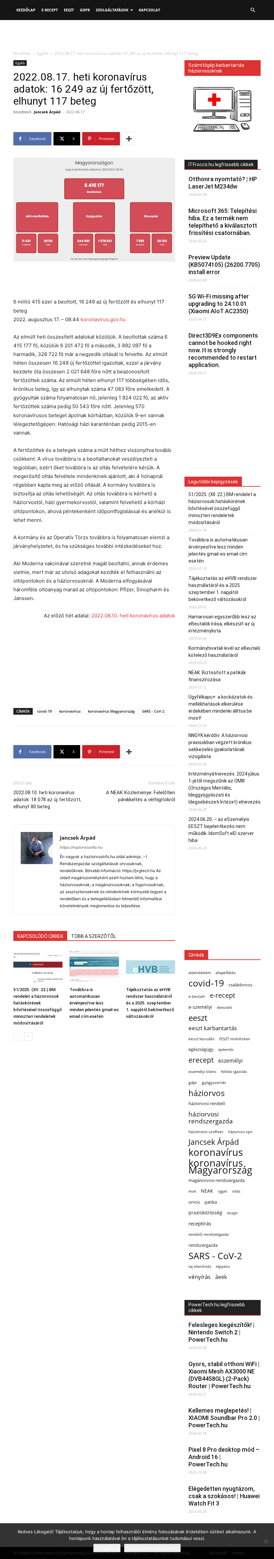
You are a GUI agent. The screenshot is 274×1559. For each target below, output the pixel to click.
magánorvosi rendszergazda (216, 1180)
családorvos (240, 985)
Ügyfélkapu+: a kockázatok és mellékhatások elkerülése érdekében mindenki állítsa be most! (220, 707)
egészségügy (201, 1049)
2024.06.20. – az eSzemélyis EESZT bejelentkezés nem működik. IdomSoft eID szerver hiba (221, 830)
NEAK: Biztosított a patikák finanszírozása (217, 676)
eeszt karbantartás (212, 1028)
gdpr (192, 1082)
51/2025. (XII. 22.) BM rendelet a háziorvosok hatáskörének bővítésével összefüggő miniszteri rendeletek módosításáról (222, 508)
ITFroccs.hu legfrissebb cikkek (221, 164)
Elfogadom (107, 1548)
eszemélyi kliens (202, 1071)
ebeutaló (224, 1007)
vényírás (199, 1276)
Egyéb (42, 53)
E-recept (49, 9)
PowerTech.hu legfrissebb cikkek (216, 1307)
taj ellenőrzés (199, 1266)
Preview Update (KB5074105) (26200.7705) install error (224, 264)
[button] (253, 10)
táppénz (223, 1266)
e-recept (222, 995)
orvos (194, 1202)
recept (232, 1213)
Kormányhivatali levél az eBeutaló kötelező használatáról (224, 651)
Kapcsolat (149, 9)
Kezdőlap (25, 9)
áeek (221, 1277)
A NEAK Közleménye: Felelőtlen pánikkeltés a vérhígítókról (140, 796)
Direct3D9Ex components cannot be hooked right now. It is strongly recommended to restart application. (223, 350)
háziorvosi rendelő (206, 1103)
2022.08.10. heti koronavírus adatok (133, 615)
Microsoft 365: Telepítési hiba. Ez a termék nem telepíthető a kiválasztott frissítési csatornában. (222, 221)
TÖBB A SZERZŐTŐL (93, 936)
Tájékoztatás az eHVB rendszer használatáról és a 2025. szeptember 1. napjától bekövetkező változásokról (150, 1003)
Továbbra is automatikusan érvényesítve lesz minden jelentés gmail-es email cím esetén (94, 1003)
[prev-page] (17, 1036)
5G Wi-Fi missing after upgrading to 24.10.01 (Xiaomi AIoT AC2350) (218, 304)
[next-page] (28, 1036)
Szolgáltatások (112, 9)
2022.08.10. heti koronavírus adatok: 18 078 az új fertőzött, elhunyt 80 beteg (47, 800)
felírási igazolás (234, 1071)
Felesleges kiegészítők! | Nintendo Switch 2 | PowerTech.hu (221, 1332)
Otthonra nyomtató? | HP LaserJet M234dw (222, 182)
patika (210, 1202)
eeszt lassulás (201, 1038)
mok (192, 1191)
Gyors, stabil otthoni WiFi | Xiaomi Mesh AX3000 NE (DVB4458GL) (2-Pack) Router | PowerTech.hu (224, 1375)
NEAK (207, 1191)
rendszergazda (203, 1245)
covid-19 (44, 711)
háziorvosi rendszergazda (210, 1117)
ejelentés (226, 1049)
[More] (129, 138)
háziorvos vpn (240, 1131)
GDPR (85, 9)
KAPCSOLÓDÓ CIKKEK (40, 936)
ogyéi (222, 1191)
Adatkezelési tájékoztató (152, 1548)
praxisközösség (205, 1212)
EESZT (69, 9)
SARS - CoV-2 (153, 711)
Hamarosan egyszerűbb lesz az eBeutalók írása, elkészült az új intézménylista (222, 623)
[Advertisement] (137, 35)
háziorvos (206, 1092)
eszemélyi (230, 1060)
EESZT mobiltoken (234, 1038)
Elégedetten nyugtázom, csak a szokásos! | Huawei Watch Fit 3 (224, 1496)
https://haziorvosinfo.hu (81, 847)
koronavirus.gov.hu (103, 319)
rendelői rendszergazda (208, 1234)
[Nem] (265, 1541)
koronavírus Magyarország (111, 711)
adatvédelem (199, 972)
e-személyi (200, 1007)
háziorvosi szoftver (206, 1131)
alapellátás (226, 972)
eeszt (197, 1017)
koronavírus (70, 711)
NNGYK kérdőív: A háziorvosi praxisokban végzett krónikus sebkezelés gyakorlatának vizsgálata (220, 746)
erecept (201, 1059)
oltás (236, 1191)
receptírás (199, 1223)
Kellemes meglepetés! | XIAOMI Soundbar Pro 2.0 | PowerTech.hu (224, 1418)
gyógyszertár (214, 1082)
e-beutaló (196, 996)
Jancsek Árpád (47, 111)
